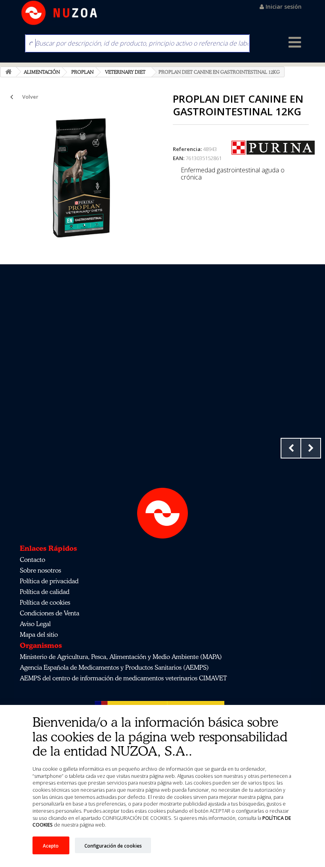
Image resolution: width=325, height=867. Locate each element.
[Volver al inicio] (8, 72)
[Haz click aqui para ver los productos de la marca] (273, 147)
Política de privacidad (49, 581)
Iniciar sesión (283, 6)
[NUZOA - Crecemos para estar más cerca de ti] (59, 13)
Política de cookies (45, 602)
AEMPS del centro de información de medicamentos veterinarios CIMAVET (123, 678)
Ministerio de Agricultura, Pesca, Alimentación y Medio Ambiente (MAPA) (121, 657)
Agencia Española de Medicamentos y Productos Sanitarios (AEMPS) (114, 667)
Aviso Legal (35, 624)
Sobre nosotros (40, 570)
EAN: (178, 158)
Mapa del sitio (39, 634)
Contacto (32, 559)
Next (310, 448)
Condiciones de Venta (49, 613)
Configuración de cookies (113, 845)
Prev (291, 448)
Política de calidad (44, 592)
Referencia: (187, 149)
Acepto (51, 845)
